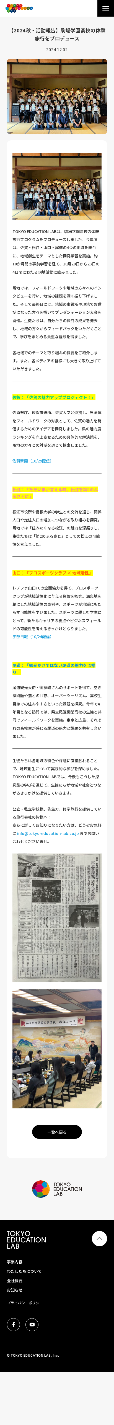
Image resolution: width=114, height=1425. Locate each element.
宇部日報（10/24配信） (33, 636)
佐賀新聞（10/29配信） (33, 461)
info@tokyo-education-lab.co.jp (48, 833)
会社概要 (14, 1280)
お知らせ (14, 1290)
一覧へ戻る (57, 1132)
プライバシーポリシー (25, 1302)
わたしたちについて (24, 1271)
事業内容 (14, 1261)
